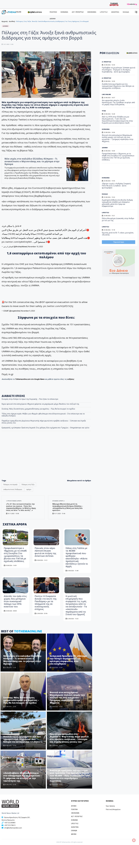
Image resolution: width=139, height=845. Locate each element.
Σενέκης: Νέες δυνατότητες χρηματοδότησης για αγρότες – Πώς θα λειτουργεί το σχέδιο (38, 409)
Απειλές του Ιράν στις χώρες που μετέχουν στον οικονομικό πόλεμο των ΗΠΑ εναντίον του (15, 601)
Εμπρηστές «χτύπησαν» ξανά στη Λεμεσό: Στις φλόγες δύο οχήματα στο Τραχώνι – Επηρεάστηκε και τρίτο (45, 427)
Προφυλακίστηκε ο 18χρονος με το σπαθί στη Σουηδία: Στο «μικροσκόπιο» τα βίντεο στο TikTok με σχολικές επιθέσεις (15, 555)
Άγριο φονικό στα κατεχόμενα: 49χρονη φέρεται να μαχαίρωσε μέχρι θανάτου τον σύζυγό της (40, 404)
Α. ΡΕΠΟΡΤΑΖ (106, 62)
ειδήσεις (70, 379)
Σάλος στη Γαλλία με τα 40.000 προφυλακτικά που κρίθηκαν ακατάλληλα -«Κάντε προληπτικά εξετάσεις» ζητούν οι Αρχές (77, 557)
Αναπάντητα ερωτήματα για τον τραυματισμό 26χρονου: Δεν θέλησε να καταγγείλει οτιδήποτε (23, 739)
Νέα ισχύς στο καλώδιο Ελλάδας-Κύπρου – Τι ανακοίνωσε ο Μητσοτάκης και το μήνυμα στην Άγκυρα (32, 161)
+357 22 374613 (9, 825)
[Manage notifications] (134, 840)
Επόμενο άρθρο (58, 501)
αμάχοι (28, 489)
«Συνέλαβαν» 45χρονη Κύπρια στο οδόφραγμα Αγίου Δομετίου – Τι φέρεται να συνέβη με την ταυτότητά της (22, 777)
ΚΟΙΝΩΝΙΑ (64, 12)
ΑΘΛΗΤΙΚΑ (115, 12)
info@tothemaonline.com (13, 828)
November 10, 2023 (35, 247)
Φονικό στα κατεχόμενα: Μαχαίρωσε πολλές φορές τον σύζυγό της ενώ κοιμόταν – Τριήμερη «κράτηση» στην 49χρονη (67, 697)
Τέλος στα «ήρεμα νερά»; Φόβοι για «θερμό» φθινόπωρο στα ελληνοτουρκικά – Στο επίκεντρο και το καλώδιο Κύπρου (43, 414)
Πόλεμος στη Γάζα (28, 484)
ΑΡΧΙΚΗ (73, 806)
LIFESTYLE (104, 12)
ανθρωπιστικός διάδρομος (12, 489)
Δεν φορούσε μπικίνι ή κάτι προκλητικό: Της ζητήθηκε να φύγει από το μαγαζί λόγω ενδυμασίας (118, 102)
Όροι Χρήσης (110, 806)
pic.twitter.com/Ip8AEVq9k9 (17, 241)
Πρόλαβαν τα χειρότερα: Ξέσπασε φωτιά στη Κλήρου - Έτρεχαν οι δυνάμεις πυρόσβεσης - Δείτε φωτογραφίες (118, 69)
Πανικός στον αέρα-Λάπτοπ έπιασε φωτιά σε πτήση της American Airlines (45, 552)
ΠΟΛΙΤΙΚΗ (53, 12)
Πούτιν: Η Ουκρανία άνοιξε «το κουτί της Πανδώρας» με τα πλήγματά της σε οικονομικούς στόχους (46, 603)
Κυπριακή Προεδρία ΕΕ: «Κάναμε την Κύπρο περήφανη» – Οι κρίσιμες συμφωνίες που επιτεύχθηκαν (68, 659)
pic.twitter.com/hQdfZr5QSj (58, 306)
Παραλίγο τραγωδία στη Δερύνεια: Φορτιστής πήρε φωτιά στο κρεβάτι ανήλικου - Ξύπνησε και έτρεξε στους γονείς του (44, 422)
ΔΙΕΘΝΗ (52, 19)
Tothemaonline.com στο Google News (30, 379)
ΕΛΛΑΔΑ (126, 12)
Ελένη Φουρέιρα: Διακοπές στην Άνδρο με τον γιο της (118, 219)
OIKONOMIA (75, 813)
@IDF (42, 302)
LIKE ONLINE (106, 94)
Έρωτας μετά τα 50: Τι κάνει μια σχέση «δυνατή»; (117, 233)
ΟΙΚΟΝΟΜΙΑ (91, 12)
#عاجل (18, 225)
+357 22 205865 (9, 823)
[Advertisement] (46, 459)
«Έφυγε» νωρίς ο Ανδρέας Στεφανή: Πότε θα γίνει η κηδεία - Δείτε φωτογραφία (116, 185)
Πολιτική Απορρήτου (113, 809)
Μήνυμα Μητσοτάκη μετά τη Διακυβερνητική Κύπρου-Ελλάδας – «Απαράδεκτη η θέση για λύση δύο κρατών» (67, 507)
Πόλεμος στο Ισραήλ (10, 484)
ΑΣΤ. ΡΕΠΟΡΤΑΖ (78, 12)
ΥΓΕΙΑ (104, 111)
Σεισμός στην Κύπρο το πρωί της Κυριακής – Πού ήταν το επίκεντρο (30, 399)
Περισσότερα (118, 242)
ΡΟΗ (109, 53)
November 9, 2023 (28, 311)
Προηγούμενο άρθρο (14, 501)
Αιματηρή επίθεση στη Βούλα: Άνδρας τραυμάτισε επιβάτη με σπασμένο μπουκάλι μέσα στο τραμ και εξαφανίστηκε (117, 203)
